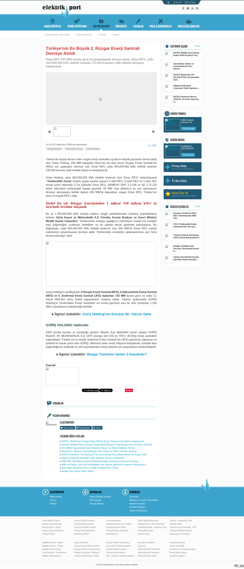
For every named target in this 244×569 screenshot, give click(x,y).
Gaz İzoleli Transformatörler (118, 546)
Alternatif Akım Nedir (147, 556)
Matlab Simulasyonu (51, 556)
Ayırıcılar (142, 546)
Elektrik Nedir (176, 524)
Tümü (197, 46)
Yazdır (98, 428)
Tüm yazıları (68, 428)
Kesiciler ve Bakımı (146, 543)
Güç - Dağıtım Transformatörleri (120, 556)
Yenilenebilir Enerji (73, 149)
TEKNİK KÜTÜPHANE (77, 26)
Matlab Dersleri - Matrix (52, 543)
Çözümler (134, 497)
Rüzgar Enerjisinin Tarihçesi (87, 553)
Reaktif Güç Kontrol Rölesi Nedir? (78, 471)
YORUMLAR (57, 403)
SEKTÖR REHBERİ (101, 26)
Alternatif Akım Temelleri (149, 553)
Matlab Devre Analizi (51, 549)
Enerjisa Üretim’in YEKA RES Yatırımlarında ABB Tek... (185, 215)
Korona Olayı (144, 534)
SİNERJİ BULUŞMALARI (189, 26)
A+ (155, 145)
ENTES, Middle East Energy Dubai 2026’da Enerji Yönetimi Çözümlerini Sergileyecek (103, 441)
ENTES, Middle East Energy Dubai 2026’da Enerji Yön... (186, 54)
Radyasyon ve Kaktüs (179, 534)
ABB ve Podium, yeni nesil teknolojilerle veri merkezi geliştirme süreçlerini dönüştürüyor (104, 464)
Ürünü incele (188, 155)
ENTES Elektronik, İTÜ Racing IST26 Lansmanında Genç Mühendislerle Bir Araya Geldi (104, 454)
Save (130, 390)
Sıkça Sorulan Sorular (100, 497)
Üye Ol (178, 2)
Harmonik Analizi (177, 543)
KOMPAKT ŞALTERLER (187, 147)
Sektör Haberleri (84, 34)
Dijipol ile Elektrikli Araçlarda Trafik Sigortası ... (186, 87)
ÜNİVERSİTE (121, 26)
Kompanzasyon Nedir (116, 527)
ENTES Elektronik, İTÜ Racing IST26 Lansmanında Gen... (186, 77)
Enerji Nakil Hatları (178, 553)
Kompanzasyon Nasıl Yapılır (118, 524)
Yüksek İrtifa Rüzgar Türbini (86, 556)
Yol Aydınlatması (113, 521)
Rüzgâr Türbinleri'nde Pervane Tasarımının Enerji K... (186, 248)
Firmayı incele (188, 129)
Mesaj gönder (84, 428)
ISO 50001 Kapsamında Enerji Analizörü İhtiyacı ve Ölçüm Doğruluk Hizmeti (98, 448)
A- (150, 145)
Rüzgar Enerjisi (54, 149)
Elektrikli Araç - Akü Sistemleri (151, 524)
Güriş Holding (92, 149)
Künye (53, 500)
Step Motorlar (112, 534)
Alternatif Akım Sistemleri (149, 549)
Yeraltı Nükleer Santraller (117, 531)
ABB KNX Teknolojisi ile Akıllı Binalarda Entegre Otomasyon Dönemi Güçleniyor (100, 461)
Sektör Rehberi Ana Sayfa (57, 34)
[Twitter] (188, 9)
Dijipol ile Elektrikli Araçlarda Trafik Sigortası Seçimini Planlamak (93, 458)
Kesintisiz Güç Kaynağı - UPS (183, 527)
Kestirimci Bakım (177, 556)
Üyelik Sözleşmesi (138, 511)
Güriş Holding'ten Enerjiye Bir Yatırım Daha (116, 314)
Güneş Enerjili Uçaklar (84, 521)
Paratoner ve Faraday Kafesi (183, 549)
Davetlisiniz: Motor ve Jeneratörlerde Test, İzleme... (183, 66)
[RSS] (197, 9)
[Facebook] (183, 9)
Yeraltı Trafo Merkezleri (84, 531)
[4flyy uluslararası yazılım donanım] (239, 566)
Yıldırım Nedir (48, 534)
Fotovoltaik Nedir (145, 531)
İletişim (53, 504)
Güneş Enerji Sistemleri (53, 531)
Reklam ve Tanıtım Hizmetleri (143, 500)
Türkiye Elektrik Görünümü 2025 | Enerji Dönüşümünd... (186, 236)
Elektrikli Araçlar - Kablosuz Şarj (152, 527)
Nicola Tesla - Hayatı (51, 527)
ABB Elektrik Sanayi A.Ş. (187, 121)
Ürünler (116, 34)
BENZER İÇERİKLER (179, 207)
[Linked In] (193, 9)
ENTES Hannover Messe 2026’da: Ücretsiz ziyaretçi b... (186, 99)
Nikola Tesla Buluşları (52, 524)
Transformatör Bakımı (115, 553)
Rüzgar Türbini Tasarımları (118, 543)
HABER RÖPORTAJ (52, 26)
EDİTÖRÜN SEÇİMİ (178, 47)
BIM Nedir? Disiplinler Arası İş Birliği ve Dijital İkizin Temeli (90, 468)
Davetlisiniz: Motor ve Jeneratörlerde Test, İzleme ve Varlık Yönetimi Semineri (99, 451)
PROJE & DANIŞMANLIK (161, 26)
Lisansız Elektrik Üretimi (85, 527)
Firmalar (102, 34)
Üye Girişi (191, 2)
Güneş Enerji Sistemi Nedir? (87, 546)
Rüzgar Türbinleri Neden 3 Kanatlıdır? (117, 354)
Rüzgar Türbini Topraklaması (87, 549)
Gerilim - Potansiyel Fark (181, 521)
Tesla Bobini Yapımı (51, 521)
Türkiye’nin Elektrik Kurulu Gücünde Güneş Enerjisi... (186, 258)
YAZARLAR (138, 26)
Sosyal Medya (96, 504)
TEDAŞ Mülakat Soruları (181, 531)
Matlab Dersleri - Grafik (52, 546)
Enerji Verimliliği (177, 546)
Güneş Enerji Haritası (83, 524)
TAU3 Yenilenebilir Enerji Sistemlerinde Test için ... (185, 225)
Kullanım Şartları (137, 504)
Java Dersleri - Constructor (54, 553)
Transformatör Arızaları (116, 549)
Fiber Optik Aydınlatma (148, 521)
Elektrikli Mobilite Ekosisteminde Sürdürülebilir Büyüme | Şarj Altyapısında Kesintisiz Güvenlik (107, 444)
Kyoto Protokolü (81, 543)
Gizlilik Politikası (137, 507)
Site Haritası (96, 500)
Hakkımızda (55, 497)
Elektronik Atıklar (81, 534)
